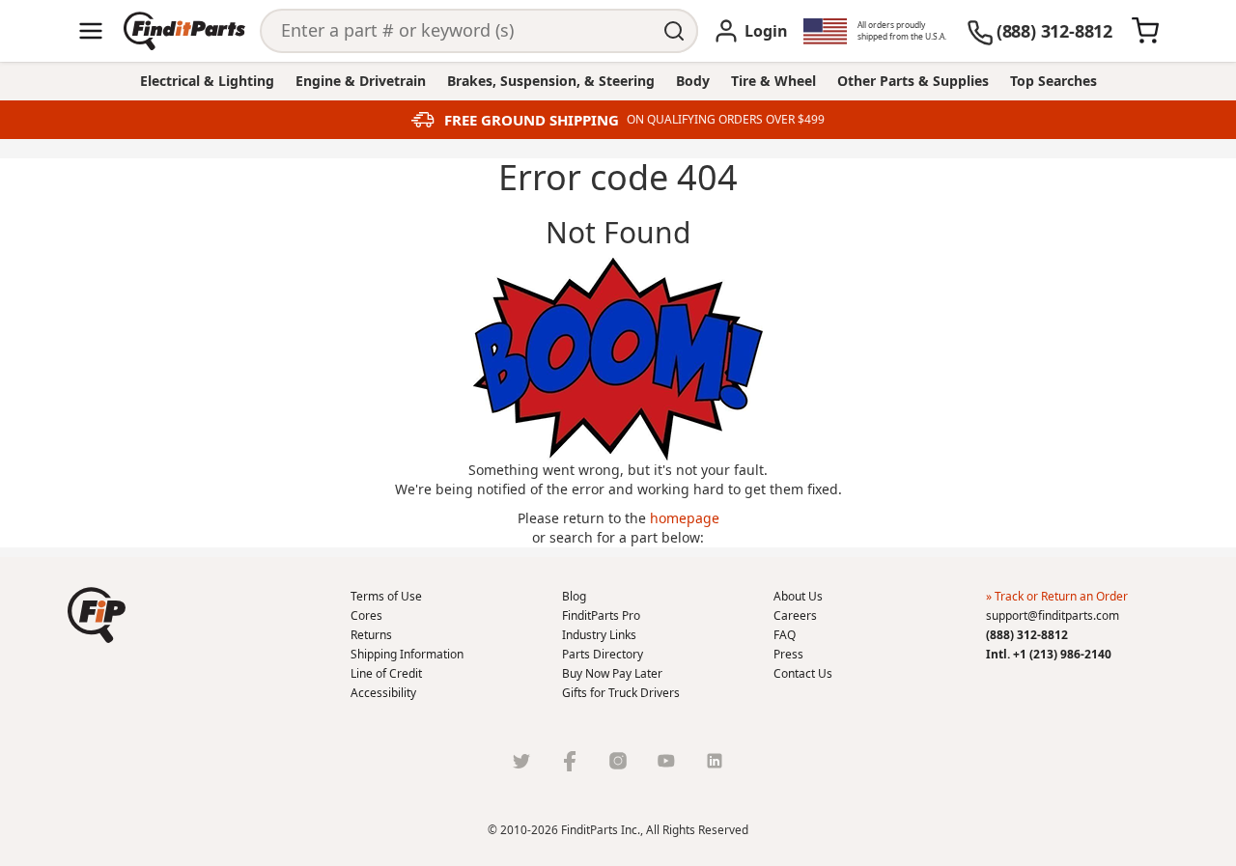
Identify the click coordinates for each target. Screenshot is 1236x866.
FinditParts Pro (601, 615)
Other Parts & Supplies (913, 80)
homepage (684, 518)
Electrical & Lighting (207, 80)
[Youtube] (666, 761)
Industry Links (599, 635)
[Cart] (1145, 31)
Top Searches (1053, 80)
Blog (574, 596)
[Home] (184, 31)
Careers (795, 615)
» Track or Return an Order (1057, 596)
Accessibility (383, 692)
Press (788, 654)
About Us (798, 596)
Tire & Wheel (773, 80)
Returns (371, 635)
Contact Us (802, 673)
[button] (97, 615)
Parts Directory (602, 654)
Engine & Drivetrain (360, 80)
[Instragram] (618, 761)
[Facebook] (569, 761)
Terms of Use (386, 596)
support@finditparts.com (1052, 615)
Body (693, 80)
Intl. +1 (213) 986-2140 (1048, 654)
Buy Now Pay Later (612, 673)
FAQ (784, 635)
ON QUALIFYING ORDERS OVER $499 (726, 119)
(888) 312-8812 (1027, 635)
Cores (366, 615)
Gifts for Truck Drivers (621, 692)
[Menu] (91, 31)
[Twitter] (521, 761)
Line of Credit (386, 673)
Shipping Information (407, 654)
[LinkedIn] (714, 761)
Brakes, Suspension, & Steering (551, 80)
